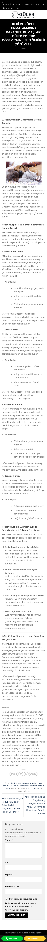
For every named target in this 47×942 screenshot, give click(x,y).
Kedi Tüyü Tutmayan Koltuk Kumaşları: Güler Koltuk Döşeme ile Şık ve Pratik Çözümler (12, 805)
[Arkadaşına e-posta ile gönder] (26, 774)
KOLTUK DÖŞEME (10, 786)
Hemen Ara (13, 938)
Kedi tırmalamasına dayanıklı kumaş (26, 783)
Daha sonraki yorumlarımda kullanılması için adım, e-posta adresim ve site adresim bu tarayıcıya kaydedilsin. (21, 904)
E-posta (9, 874)
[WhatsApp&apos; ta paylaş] (12, 774)
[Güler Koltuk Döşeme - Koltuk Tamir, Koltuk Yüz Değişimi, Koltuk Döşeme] (23, 14)
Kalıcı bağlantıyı (32, 788)
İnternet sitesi (12, 886)
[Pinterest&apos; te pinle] (30, 774)
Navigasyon (36, 938)
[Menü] (3, 15)
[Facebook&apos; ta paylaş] (16, 774)
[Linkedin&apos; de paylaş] (35, 774)
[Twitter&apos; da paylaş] (21, 774)
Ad (7, 862)
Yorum (9, 840)
